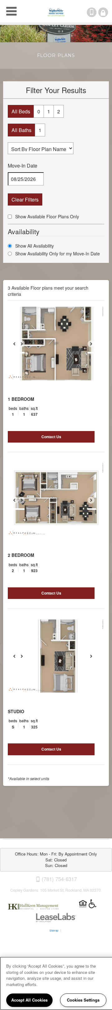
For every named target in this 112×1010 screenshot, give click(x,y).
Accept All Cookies (29, 1000)
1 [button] (48, 111)
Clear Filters (25, 199)
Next (94, 346)
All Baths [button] (21, 130)
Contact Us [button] (51, 436)
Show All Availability (34, 246)
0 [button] (38, 111)
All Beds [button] (21, 111)
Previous (18, 346)
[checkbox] (10, 217)
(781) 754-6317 (95, 12)
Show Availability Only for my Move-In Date (57, 253)
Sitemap (53, 930)
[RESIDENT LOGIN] (103, 12)
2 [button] (58, 111)
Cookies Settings (83, 1000)
